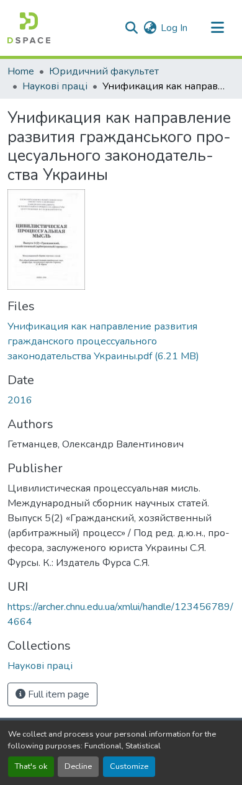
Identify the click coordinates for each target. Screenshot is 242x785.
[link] (121, 341)
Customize (129, 766)
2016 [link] (19, 400)
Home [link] (20, 71)
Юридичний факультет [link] (104, 71)
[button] (28, 27)
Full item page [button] (57, 694)
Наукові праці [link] (54, 86)
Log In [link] (174, 28)
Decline (78, 766)
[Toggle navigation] (217, 28)
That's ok (31, 766)
